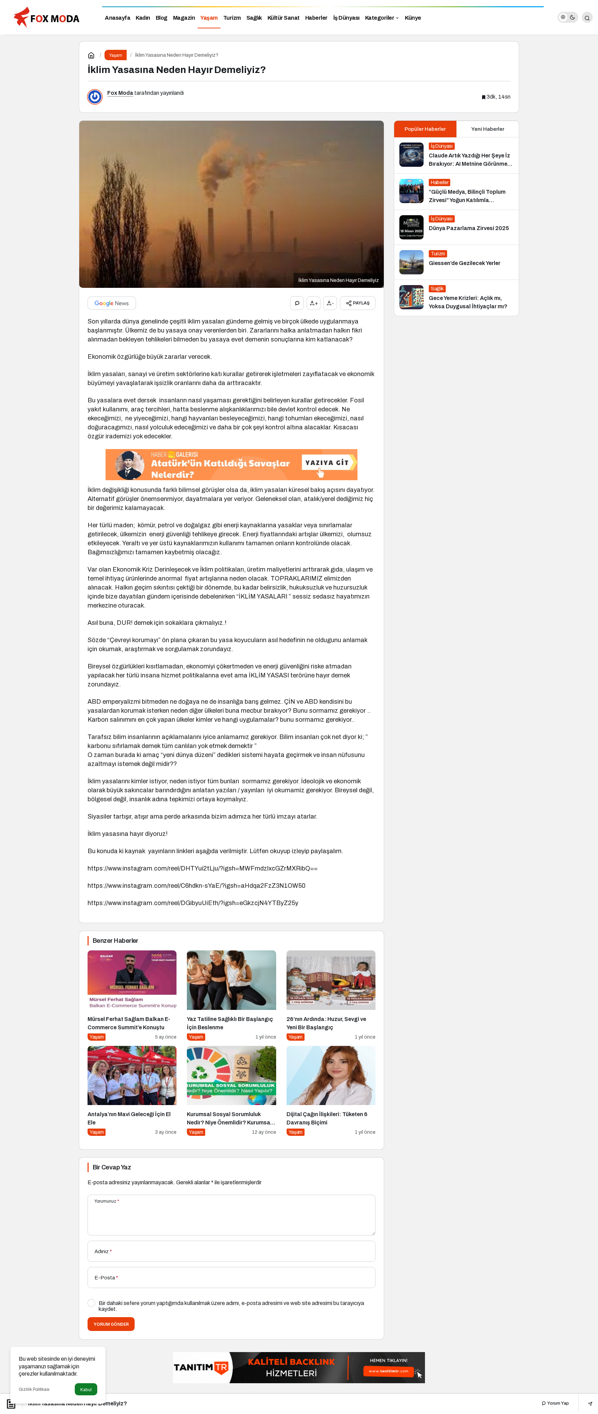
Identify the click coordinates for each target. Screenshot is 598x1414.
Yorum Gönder (111, 1324)
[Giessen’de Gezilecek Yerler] (456, 262)
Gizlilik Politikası (34, 1389)
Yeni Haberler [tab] (487, 129)
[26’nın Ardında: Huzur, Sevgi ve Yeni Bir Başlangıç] (331, 995)
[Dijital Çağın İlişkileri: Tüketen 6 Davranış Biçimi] (331, 1091)
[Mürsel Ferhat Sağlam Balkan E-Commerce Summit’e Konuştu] (132, 995)
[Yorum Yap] (297, 303)
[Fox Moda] (48, 17)
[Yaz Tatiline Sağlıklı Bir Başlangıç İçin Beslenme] (231, 995)
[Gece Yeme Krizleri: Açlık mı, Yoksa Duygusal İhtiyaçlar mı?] (456, 298)
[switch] (568, 17)
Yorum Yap (557, 1403)
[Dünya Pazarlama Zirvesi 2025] (456, 227)
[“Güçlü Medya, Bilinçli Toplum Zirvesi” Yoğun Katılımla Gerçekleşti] (456, 192)
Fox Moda (120, 93)
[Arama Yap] (587, 17)
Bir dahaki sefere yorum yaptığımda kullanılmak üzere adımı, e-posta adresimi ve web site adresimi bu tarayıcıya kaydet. (231, 1306)
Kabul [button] (86, 1389)
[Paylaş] (585, 1403)
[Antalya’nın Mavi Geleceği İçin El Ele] (132, 1091)
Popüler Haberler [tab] (425, 129)
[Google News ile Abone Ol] (112, 303)
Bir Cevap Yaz (112, 1167)
